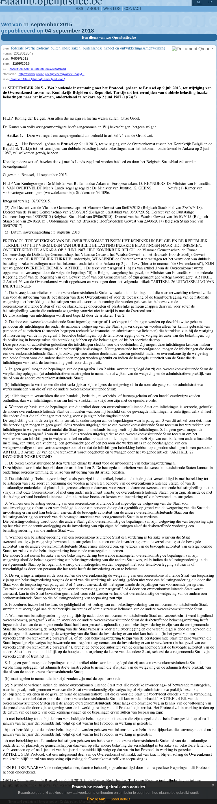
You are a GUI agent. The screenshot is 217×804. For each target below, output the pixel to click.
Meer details (120, 799)
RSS (79, 9)
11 (26, 24)
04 (48, 31)
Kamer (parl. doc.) (53, 79)
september (44, 24)
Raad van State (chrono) (26, 79)
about (93, 9)
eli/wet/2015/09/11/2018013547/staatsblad (38, 68)
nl (199, 2)
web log (112, 9)
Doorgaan (96, 799)
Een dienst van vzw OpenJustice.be (109, 37)
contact (133, 9)
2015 (66, 24)
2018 (88, 31)
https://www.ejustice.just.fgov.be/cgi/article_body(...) (52, 73)
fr (210, 2)
